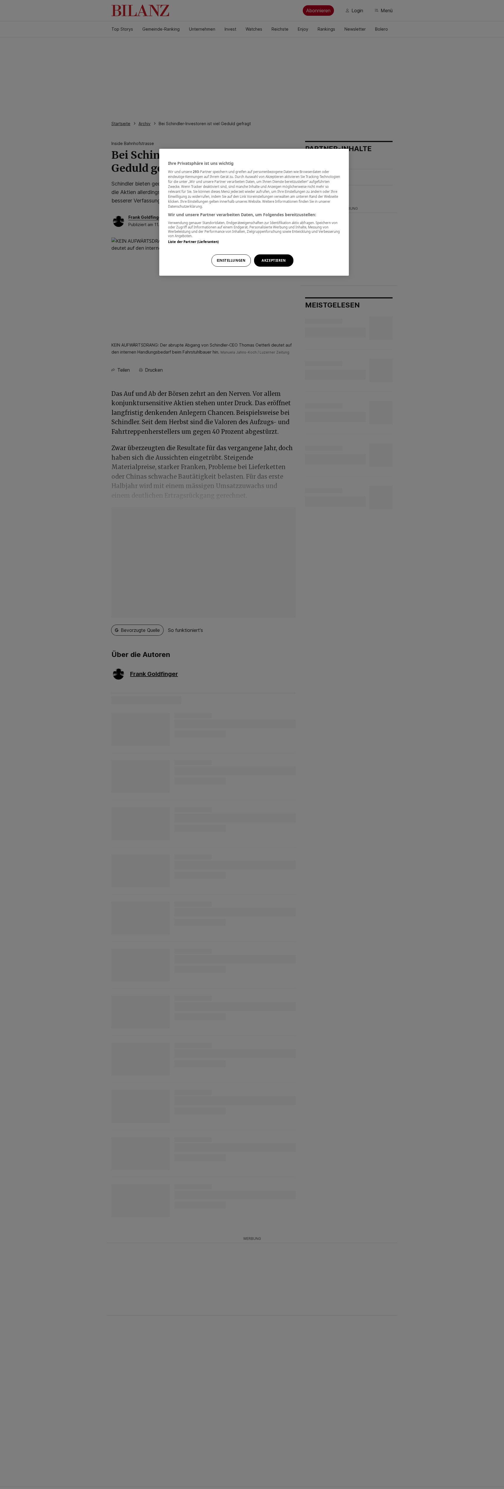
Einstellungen (231, 260)
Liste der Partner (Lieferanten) (193, 242)
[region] (254, 212)
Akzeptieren (274, 260)
